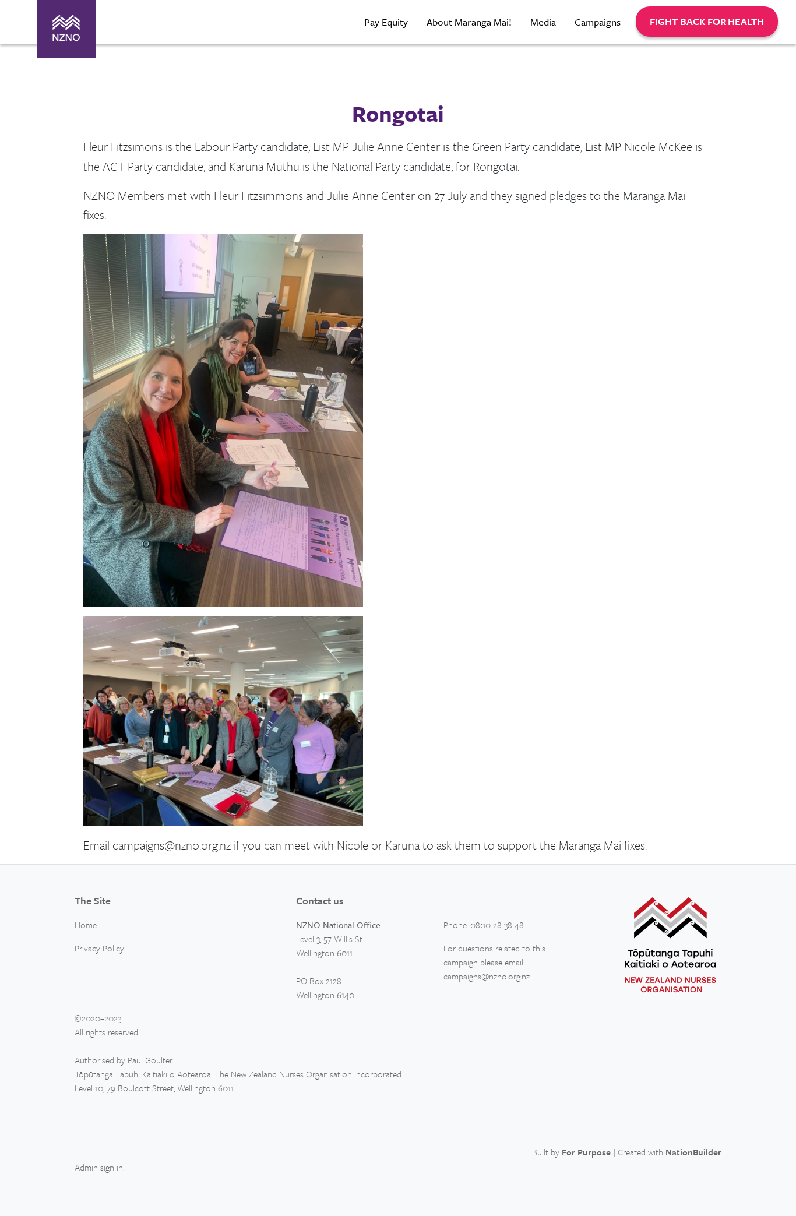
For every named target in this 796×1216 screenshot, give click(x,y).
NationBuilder (693, 1151)
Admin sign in (99, 1167)
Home (86, 924)
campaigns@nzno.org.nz (486, 976)
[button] (707, 21)
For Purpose (586, 1151)
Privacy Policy (99, 948)
